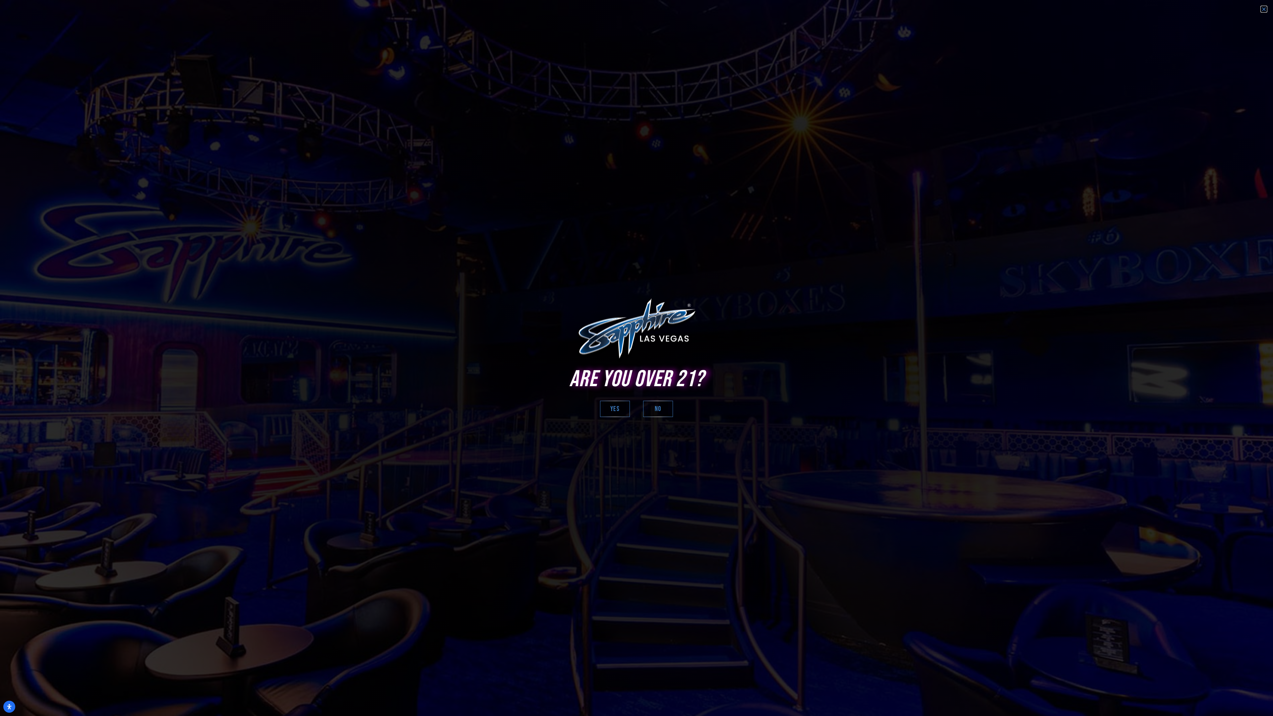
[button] (1263, 9)
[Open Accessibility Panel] (9, 707)
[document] (636, 358)
